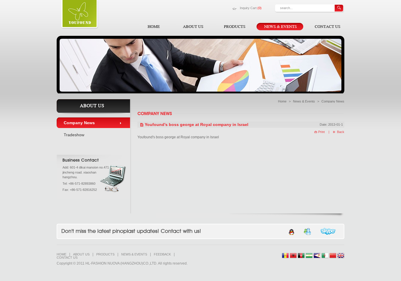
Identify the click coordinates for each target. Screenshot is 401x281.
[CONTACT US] (326, 26)
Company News (79, 122)
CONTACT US (67, 257)
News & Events (304, 101)
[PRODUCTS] (233, 26)
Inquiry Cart (251, 8)
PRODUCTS (105, 254)
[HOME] (154, 26)
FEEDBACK (162, 254)
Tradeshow (74, 134)
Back (340, 132)
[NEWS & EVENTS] (280, 26)
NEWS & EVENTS (134, 254)
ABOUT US (81, 254)
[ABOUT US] (193, 26)
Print (321, 132)
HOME (61, 254)
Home (282, 101)
